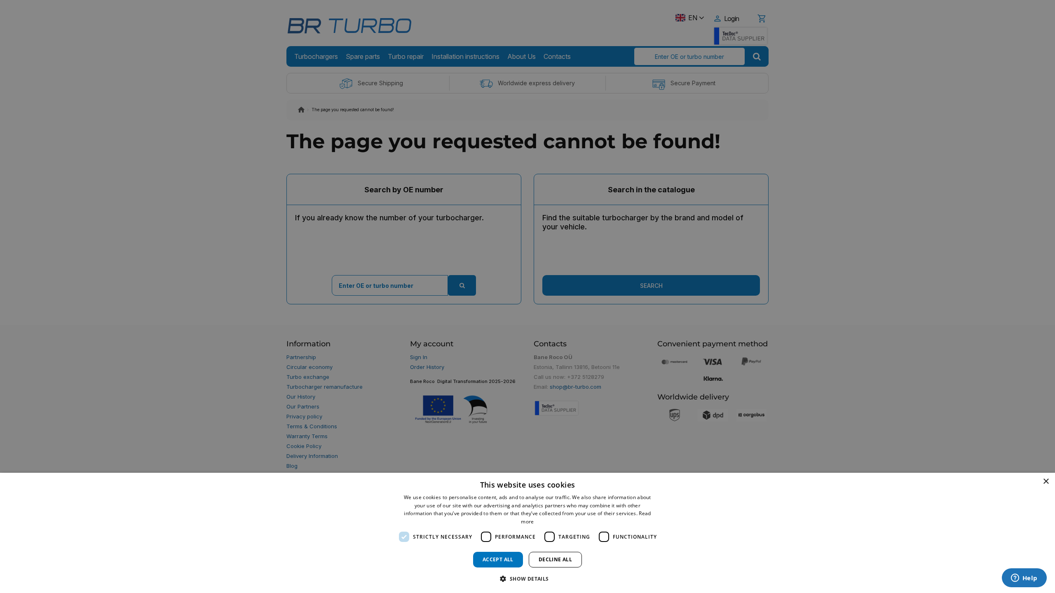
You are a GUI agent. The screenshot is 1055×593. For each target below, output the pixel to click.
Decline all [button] (555, 559)
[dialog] (527, 533)
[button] (527, 578)
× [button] (1046, 482)
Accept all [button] (498, 559)
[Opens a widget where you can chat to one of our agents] (1024, 578)
